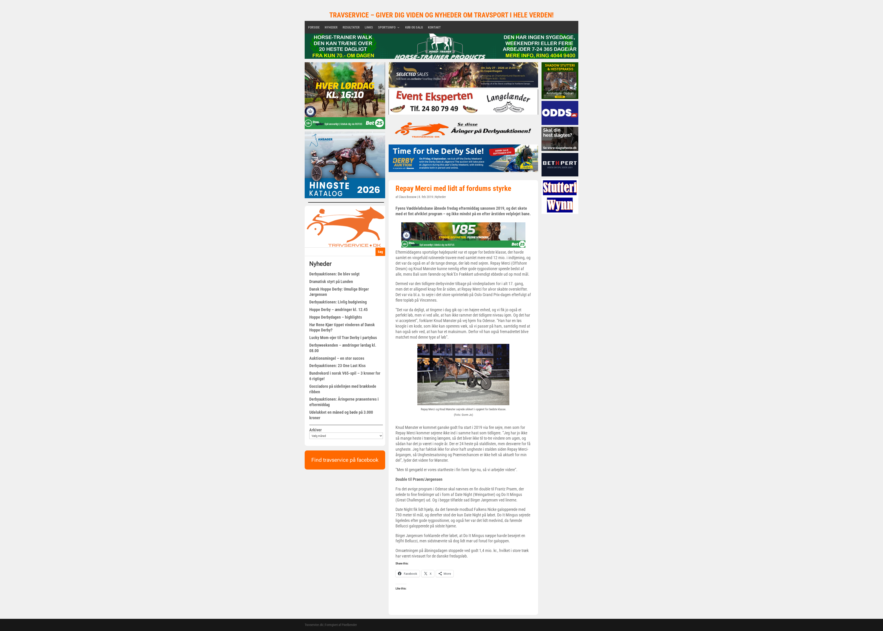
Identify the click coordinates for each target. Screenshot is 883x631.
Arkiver (315, 429)
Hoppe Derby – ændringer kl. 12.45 (338, 309)
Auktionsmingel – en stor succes (336, 358)
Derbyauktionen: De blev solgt (334, 274)
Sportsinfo (387, 27)
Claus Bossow (407, 197)
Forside (314, 27)
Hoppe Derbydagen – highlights (335, 317)
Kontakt (434, 27)
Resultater (351, 27)
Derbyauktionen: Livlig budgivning (338, 302)
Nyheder (331, 27)
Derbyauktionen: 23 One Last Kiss (337, 365)
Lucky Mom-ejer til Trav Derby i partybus (343, 337)
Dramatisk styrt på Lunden (331, 281)
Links (369, 27)
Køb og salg (414, 27)
